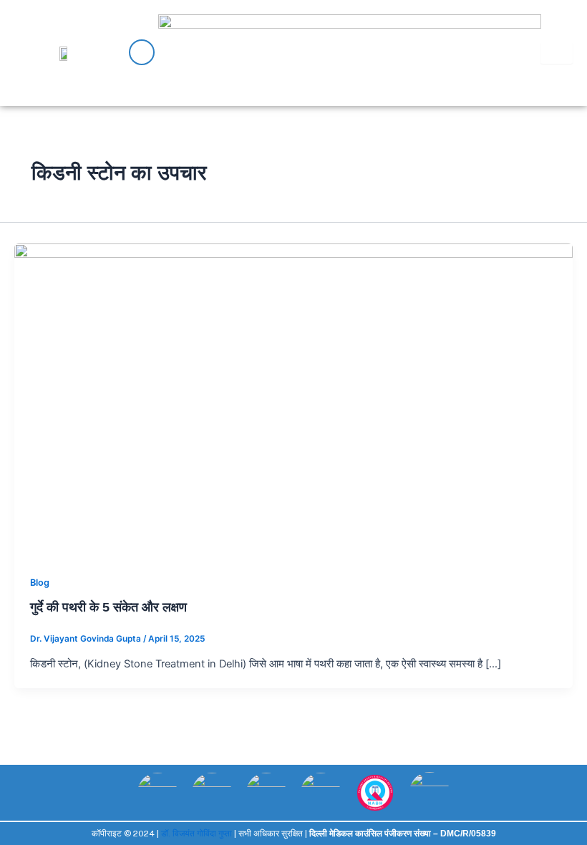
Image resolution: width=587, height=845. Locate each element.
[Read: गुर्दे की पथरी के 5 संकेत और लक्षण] (293, 399)
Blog (39, 582)
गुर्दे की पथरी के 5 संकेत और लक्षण (108, 606)
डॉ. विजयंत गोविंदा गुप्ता (196, 834)
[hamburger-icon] (556, 53)
